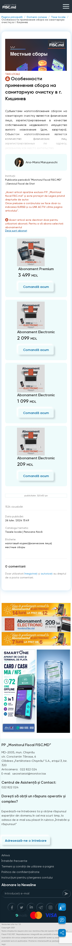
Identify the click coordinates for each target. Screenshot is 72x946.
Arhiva (5, 855)
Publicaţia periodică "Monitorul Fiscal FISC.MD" (33, 179)
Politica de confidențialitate (20, 872)
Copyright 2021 (8, 928)
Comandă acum (36, 287)
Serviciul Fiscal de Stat (21, 183)
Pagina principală (12, 17)
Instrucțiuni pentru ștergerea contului (27, 877)
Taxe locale (58, 17)
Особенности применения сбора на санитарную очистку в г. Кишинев (33, 20)
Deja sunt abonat (16, 230)
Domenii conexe (37, 17)
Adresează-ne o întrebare (26, 841)
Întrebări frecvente (14, 861)
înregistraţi (30, 573)
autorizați (47, 573)
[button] (60, 907)
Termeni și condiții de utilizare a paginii (27, 866)
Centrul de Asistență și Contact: (28, 782)
